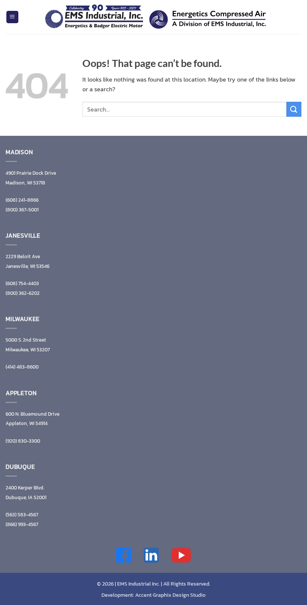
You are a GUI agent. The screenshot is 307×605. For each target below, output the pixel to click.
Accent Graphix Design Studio (170, 595)
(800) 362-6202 (23, 293)
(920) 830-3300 (23, 440)
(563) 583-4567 (22, 514)
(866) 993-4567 (22, 524)
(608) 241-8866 (22, 200)
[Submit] (293, 109)
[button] (12, 17)
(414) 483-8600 (22, 366)
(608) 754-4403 (22, 283)
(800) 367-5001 (22, 209)
